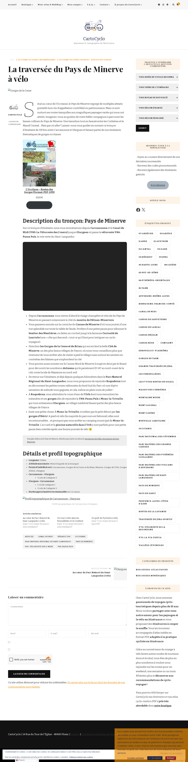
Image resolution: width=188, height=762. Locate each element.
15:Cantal (145, 249)
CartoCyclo (94, 38)
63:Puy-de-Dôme (148, 272)
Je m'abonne (158, 185)
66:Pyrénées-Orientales (154, 280)
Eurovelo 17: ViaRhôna (153, 351)
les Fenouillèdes (150, 374)
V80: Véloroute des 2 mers (39, 546)
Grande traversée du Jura (156, 366)
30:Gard (162, 249)
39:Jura (163, 257)
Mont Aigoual (148, 405)
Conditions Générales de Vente (98, 734)
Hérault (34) (64, 536)
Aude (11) (29, 536)
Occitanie (80, 536)
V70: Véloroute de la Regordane (152, 528)
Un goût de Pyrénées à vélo (105, 518)
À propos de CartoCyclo (127, 5)
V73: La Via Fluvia (150, 537)
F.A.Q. (90, 5)
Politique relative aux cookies (81, 757)
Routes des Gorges (101, 60)
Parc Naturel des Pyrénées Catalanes (156, 455)
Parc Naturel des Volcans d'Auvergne (156, 466)
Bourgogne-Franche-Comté (157, 304)
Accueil (12, 5)
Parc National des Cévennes (157, 436)
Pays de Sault (147, 493)
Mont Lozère (147, 413)
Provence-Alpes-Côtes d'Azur (153, 502)
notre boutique (162, 705)
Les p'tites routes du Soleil (156, 382)
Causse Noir (146, 343)
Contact (104, 5)
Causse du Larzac (150, 327)
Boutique (26, 5)
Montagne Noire (149, 397)
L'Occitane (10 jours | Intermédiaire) (35, 60)
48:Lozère (170, 265)
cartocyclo (13, 115)
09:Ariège (166, 233)
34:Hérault (145, 257)
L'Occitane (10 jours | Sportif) (73, 60)
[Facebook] (138, 210)
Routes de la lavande (153, 511)
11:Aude (143, 241)
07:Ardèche (146, 233)
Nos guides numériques (151, 576)
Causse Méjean (148, 335)
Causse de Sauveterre (153, 319)
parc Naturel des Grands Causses (155, 445)
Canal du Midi (45, 536)
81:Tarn (143, 288)
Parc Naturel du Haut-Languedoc (153, 476)
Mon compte (74, 5)
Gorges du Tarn (149, 358)
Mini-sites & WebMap (49, 5)
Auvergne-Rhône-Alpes (154, 296)
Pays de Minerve (84, 541)
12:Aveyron (161, 241)
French (21, 760)
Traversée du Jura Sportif (155, 519)
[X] (143, 210)
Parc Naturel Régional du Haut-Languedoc (48, 541)
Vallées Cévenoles (151, 545)
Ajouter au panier (39, 205)
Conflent (167, 343)
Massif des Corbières (152, 390)
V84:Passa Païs (65, 546)
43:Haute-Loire (148, 265)
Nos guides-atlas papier (152, 570)
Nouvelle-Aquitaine (152, 421)
